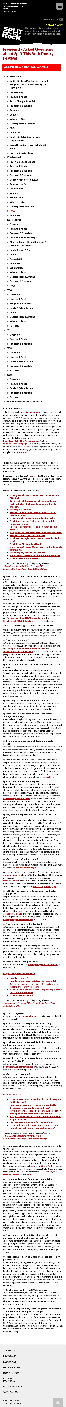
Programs (9, 1356)
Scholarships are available (16, 798)
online (31, 476)
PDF (28, 880)
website (50, 777)
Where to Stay (18, 119)
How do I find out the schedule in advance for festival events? (33, 514)
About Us (9, 1351)
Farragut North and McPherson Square (25, 618)
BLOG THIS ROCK (12, 1386)
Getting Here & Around (22, 123)
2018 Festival (13, 157)
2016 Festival (13, 219)
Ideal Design (19, 1403)
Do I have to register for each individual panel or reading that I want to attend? (34, 985)
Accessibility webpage (12, 914)
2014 (9, 290)
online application (12, 875)
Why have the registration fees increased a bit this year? (35, 540)
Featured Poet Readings (23, 237)
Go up (58, 1402)
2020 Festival (13, 76)
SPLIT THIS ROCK (12, 34)
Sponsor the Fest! (19, 184)
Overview (15, 224)
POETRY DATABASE (9, 1379)
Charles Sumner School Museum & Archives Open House (28, 244)
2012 (9, 330)
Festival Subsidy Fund (21, 153)
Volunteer (15, 263)
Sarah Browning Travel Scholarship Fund (28, 147)
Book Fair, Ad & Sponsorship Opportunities (25, 139)
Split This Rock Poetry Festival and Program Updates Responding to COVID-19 (29, 84)
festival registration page (25, 1016)
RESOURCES (9, 1362)
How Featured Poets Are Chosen (24, 401)
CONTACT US (10, 1392)
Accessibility (17, 92)
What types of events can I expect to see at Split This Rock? (34, 497)
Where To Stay (48, 1166)
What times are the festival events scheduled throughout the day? (33, 522)
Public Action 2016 (20, 250)
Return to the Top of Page (14, 569)
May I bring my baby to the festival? (28, 552)
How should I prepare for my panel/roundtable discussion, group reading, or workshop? (33, 1106)
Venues (14, 114)
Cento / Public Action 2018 (24, 179)
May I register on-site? (21, 509)
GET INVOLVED (11, 1367)
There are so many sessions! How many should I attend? (34, 528)
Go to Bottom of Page (37, 569)
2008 (9, 374)
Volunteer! (16, 132)
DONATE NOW (54, 25)
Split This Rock (14, 1401)
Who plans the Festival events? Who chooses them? (36, 532)
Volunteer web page (26, 867)
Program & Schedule (21, 105)
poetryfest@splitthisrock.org (18, 919)
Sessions (14, 110)
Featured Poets (18, 97)
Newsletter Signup (50, 19)
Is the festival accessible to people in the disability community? (36, 548)
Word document (11, 1174)
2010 (9, 348)
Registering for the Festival (17, 566)
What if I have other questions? (25, 558)
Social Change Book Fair (23, 101)
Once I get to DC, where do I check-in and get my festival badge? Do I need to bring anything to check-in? (34, 504)
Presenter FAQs (37, 566)
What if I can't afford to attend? (26, 544)
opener (59, 6)
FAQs (12, 128)
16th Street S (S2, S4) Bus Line (18, 621)
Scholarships (16, 197)
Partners (14, 325)
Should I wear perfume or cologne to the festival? (35, 555)
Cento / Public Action (21, 308)
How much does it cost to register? (27, 535)
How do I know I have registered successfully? (33, 981)
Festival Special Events (22, 161)
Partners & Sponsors (21, 175)
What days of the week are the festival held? (32, 518)
